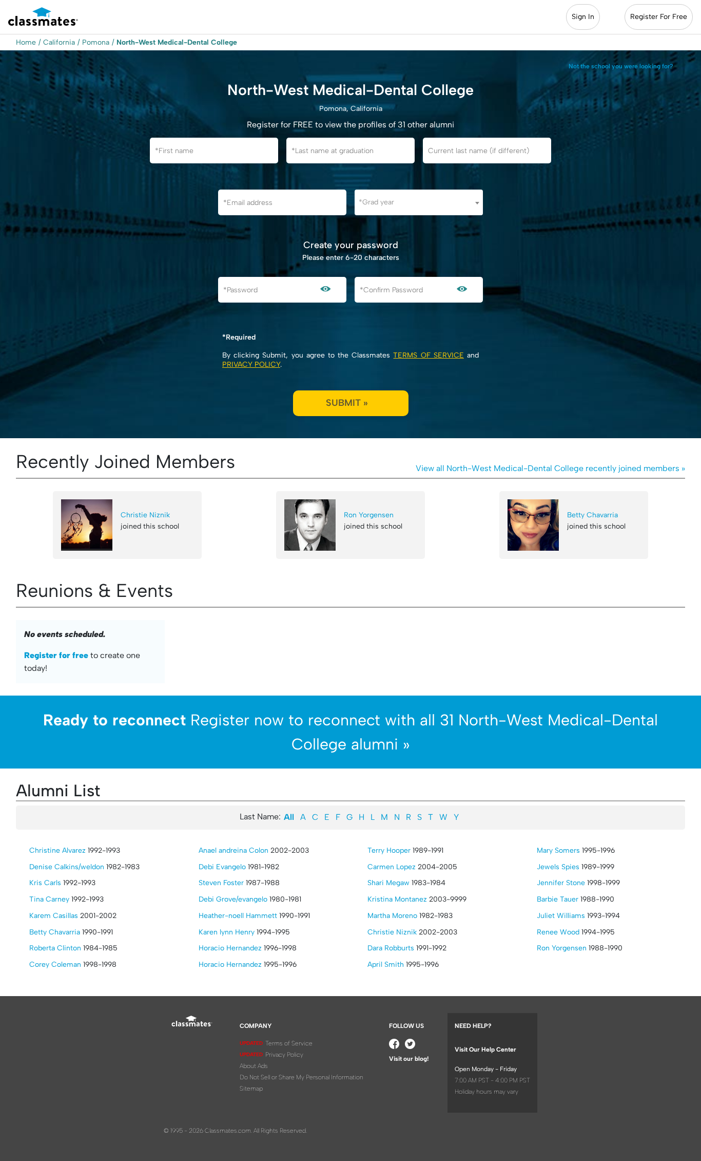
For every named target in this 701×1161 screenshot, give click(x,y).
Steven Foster (221, 882)
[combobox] (419, 202)
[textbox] (419, 202)
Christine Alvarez (57, 850)
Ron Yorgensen (369, 515)
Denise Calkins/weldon (66, 867)
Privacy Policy (251, 364)
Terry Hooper (389, 850)
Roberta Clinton (55, 948)
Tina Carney (49, 899)
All (289, 817)
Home (26, 42)
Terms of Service (428, 355)
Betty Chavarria (592, 515)
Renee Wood (558, 932)
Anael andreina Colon (233, 850)
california (59, 42)
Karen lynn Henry (227, 932)
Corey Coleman (55, 964)
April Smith (385, 964)
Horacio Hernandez (230, 948)
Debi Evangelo (222, 867)
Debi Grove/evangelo (233, 899)
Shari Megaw (388, 882)
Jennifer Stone (561, 882)
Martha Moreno (392, 915)
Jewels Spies (558, 867)
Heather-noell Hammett (238, 915)
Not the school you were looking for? (621, 66)
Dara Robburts (390, 948)
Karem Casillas (53, 915)
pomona (95, 42)
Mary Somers (558, 850)
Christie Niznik (145, 515)
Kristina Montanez (397, 899)
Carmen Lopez (391, 867)
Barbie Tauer (557, 899)
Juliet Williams (561, 915)
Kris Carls (45, 882)
